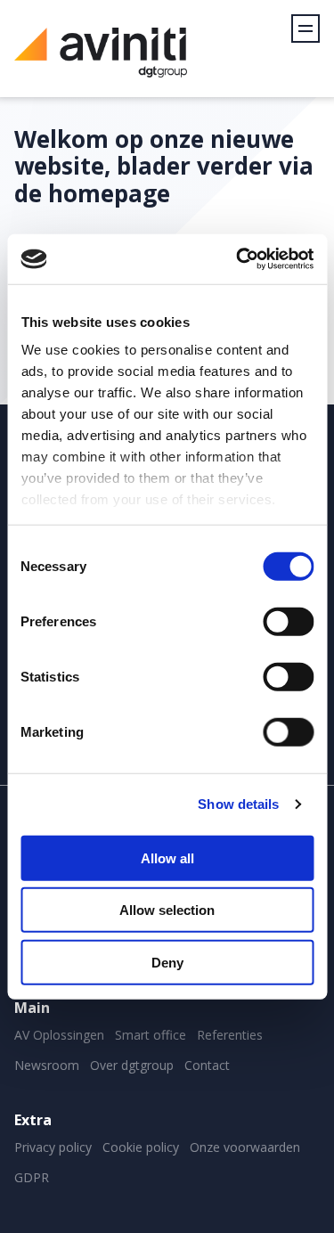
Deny (167, 961)
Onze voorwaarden (245, 1147)
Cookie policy (140, 1147)
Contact (207, 1065)
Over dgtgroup (132, 1065)
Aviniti (100, 62)
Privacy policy (53, 1147)
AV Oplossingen (59, 1034)
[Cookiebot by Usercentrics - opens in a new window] (238, 259)
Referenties (230, 1034)
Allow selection (167, 910)
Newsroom (46, 1065)
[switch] (288, 621)
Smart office (150, 1034)
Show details (238, 804)
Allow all (167, 857)
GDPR (31, 1177)
